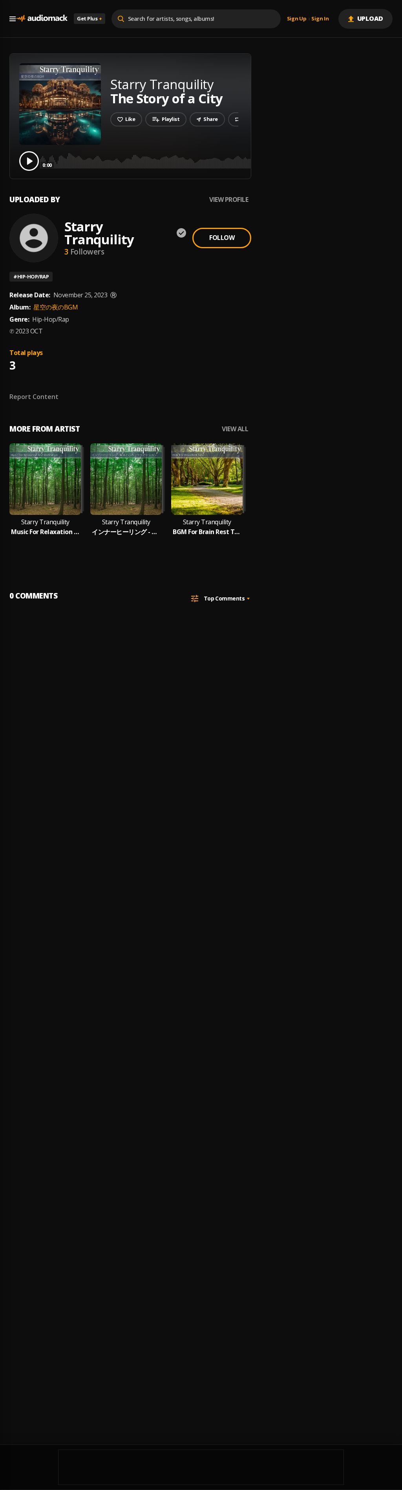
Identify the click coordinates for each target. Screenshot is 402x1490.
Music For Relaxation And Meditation (45, 532)
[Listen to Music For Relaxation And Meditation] (45, 479)
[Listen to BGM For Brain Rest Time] (207, 479)
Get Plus (89, 18)
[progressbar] (217, 160)
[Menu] (12, 18)
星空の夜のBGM (55, 307)
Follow (221, 237)
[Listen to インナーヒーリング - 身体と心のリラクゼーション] (126, 479)
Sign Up (297, 19)
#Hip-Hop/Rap (31, 276)
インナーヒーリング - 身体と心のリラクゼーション (126, 532)
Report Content (33, 396)
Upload (370, 18)
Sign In (320, 19)
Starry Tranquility (99, 233)
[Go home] (42, 18)
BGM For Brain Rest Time (207, 532)
